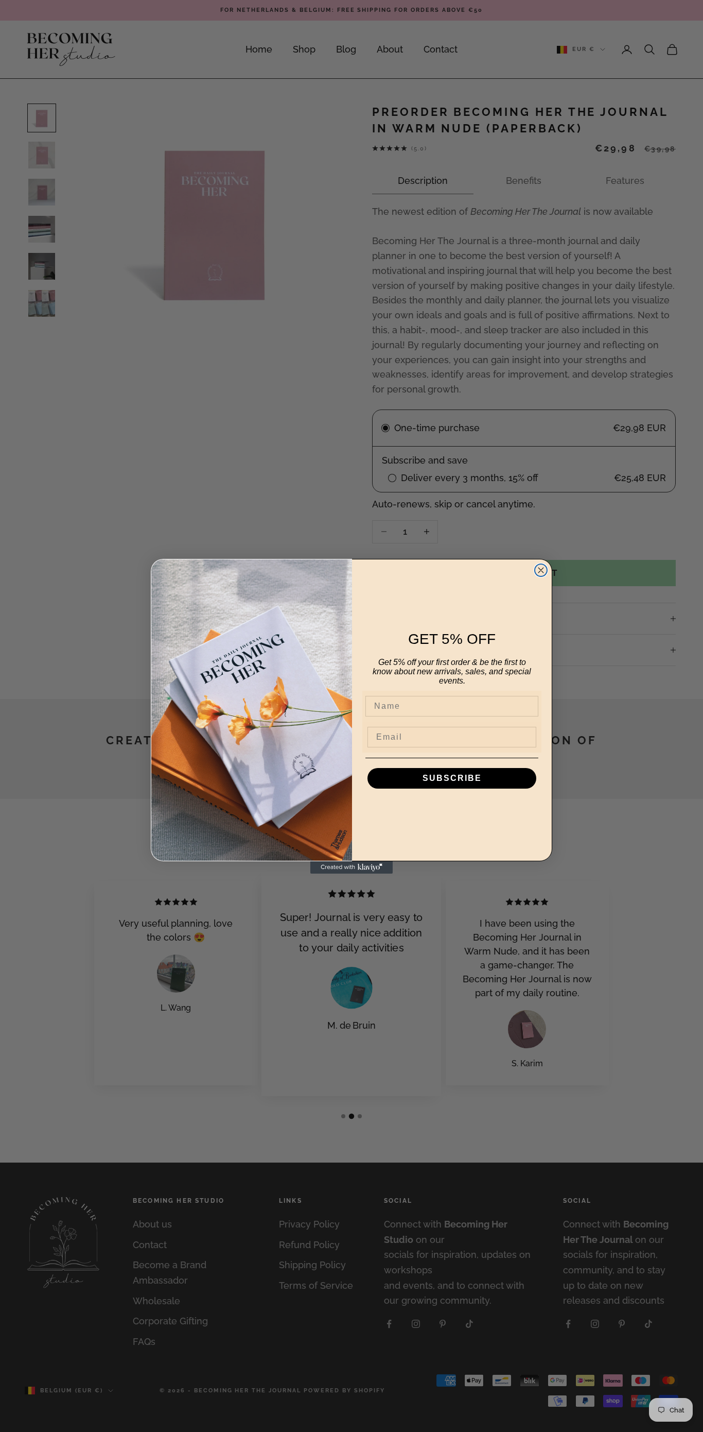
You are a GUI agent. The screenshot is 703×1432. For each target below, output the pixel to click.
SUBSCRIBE (452, 778)
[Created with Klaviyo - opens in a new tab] (351, 867)
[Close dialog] (541, 570)
